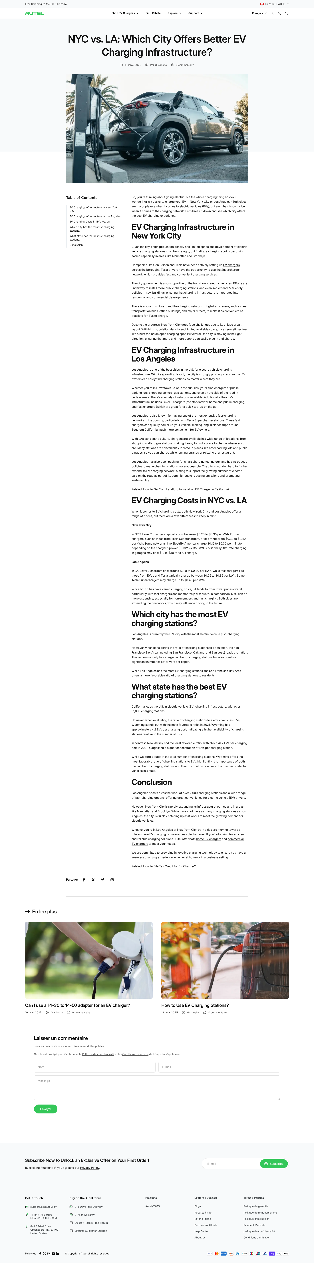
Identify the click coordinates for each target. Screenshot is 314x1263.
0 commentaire (185, 64)
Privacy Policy (89, 1167)
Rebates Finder (203, 1212)
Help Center (201, 1231)
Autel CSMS (152, 1206)
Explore (173, 13)
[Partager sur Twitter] (93, 879)
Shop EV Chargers (123, 13)
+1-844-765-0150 (41, 1214)
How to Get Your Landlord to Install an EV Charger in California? (186, 489)
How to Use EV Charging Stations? (195, 1005)
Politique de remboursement (260, 1212)
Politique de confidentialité (98, 1054)
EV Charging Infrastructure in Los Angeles (95, 216)
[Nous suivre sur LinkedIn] (57, 1253)
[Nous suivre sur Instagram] (49, 1253)
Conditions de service (135, 1054)
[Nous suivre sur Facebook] (40, 1253)
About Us (200, 1237)
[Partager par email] (112, 879)
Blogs (197, 1206)
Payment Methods (254, 1225)
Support (193, 13)
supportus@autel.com (43, 1206)
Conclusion (76, 245)
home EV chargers (208, 839)
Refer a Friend (202, 1218)
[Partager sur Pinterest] (102, 879)
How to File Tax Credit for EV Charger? (169, 866)
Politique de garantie (255, 1206)
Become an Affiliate (205, 1225)
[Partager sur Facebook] (83, 879)
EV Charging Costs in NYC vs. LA (90, 221)
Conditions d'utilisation (256, 1237)
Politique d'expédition (256, 1218)
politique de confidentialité (259, 1231)
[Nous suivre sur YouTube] (53, 1253)
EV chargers (231, 265)
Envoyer (45, 1109)
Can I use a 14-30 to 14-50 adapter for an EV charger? (77, 1005)
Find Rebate (153, 13)
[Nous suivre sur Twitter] (44, 1253)
